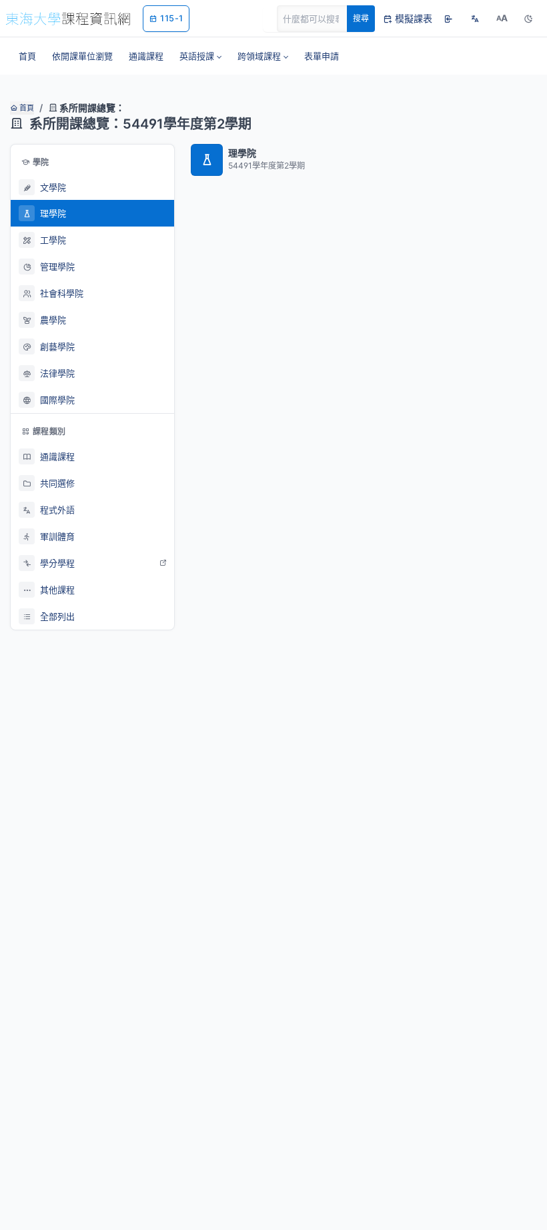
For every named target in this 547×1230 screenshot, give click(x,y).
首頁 (25, 108)
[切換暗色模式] (528, 18)
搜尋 (361, 18)
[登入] (448, 18)
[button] (200, 56)
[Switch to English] (475, 18)
